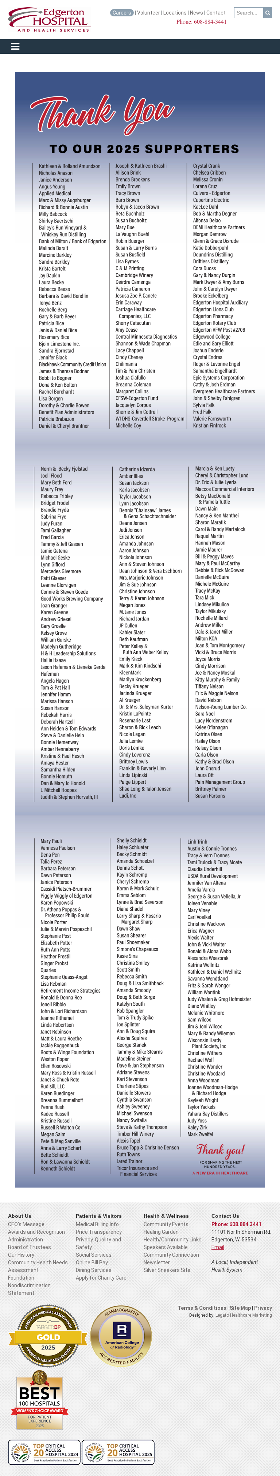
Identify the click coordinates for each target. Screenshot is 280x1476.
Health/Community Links (173, 1239)
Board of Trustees (29, 1247)
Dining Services (94, 1270)
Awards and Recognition (36, 1232)
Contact (216, 13)
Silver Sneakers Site (167, 1270)
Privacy (263, 1308)
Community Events (166, 1224)
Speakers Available (166, 1247)
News (196, 13)
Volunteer (148, 13)
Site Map (241, 1308)
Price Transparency (99, 1232)
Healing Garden (161, 1232)
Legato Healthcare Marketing (243, 1315)
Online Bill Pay (92, 1262)
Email (217, 1247)
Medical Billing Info (97, 1224)
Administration (25, 1239)
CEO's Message (26, 1224)
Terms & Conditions (202, 1308)
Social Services (94, 1255)
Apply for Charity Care (101, 1278)
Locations (175, 13)
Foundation (21, 1278)
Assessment (23, 1270)
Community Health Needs (38, 1262)
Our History (21, 1255)
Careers (122, 13)
